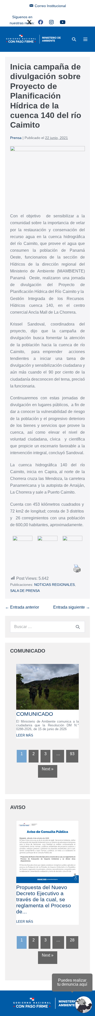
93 (72, 754)
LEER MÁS (24, 735)
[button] (74, 39)
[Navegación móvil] (85, 39)
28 (72, 940)
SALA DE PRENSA (25, 591)
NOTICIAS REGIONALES (54, 585)
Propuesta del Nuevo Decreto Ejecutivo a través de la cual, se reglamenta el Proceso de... (43, 899)
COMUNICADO (34, 714)
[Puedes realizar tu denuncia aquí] (83, 1004)
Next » (47, 769)
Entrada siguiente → (71, 607)
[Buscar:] (47, 627)
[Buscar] (77, 626)
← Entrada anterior (22, 607)
